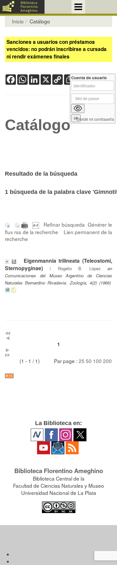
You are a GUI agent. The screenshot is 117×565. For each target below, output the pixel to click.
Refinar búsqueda (64, 224)
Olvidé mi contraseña (95, 119)
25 (81, 360)
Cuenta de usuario (89, 78)
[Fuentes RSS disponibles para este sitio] (58, 375)
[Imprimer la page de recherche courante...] (25, 224)
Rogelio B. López (79, 268)
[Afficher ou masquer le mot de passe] (77, 108)
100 (97, 360)
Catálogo (38, 125)
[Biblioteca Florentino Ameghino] (22, 7)
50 (89, 360)
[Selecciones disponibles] (36, 224)
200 (107, 360)
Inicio (18, 21)
